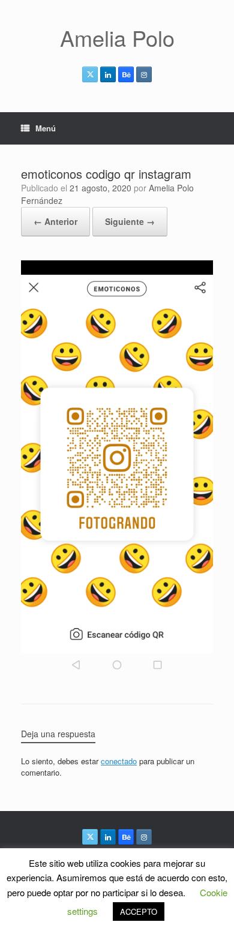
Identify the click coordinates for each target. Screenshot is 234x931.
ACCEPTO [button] (138, 911)
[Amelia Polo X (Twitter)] (90, 74)
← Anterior (55, 221)
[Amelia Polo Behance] (126, 74)
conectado (119, 761)
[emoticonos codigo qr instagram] (117, 672)
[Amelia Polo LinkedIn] (108, 74)
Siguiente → (130, 221)
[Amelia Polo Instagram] (144, 74)
